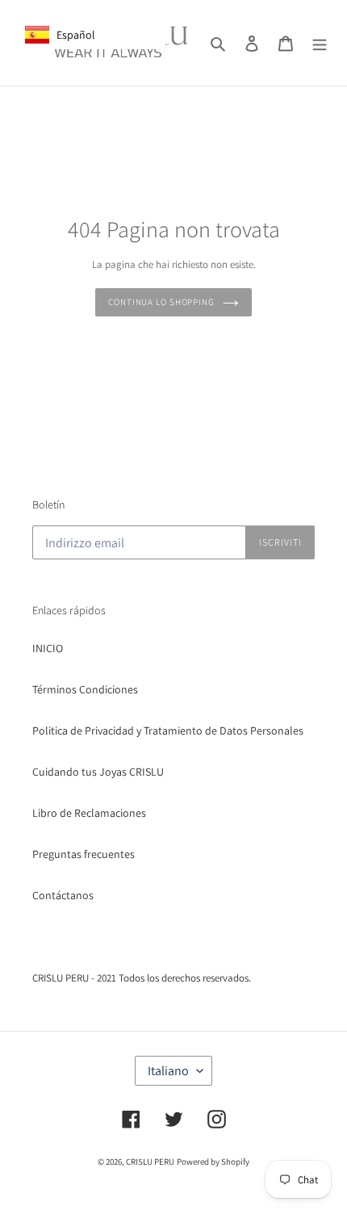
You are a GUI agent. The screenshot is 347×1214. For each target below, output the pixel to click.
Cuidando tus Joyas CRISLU (98, 771)
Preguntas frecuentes (83, 854)
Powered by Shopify (213, 1161)
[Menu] (320, 43)
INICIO (47, 648)
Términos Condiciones (85, 689)
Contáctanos (63, 895)
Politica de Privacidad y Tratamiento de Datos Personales (167, 730)
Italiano (168, 1070)
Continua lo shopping (161, 302)
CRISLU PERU (150, 1161)
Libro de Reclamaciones (89, 813)
